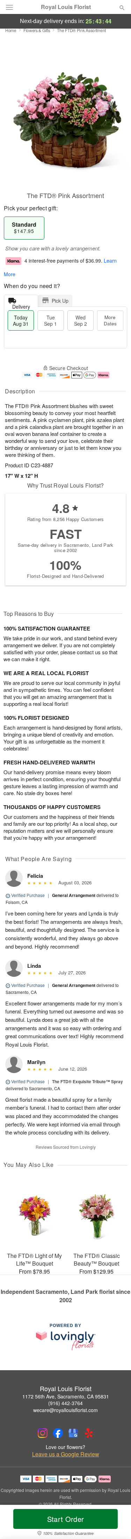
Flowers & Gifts (36, 30)
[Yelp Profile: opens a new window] (89, 1433)
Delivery (21, 305)
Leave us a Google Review (65, 1454)
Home (10, 30)
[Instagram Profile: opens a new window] (43, 1433)
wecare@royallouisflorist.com (65, 1409)
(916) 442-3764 (65, 1403)
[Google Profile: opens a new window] (73, 1433)
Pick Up (60, 300)
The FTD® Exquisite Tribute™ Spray (87, 1081)
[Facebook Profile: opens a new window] (58, 1433)
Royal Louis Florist (66, 7)
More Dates (110, 320)
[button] (116, 1523)
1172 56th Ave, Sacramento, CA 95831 (65, 1396)
